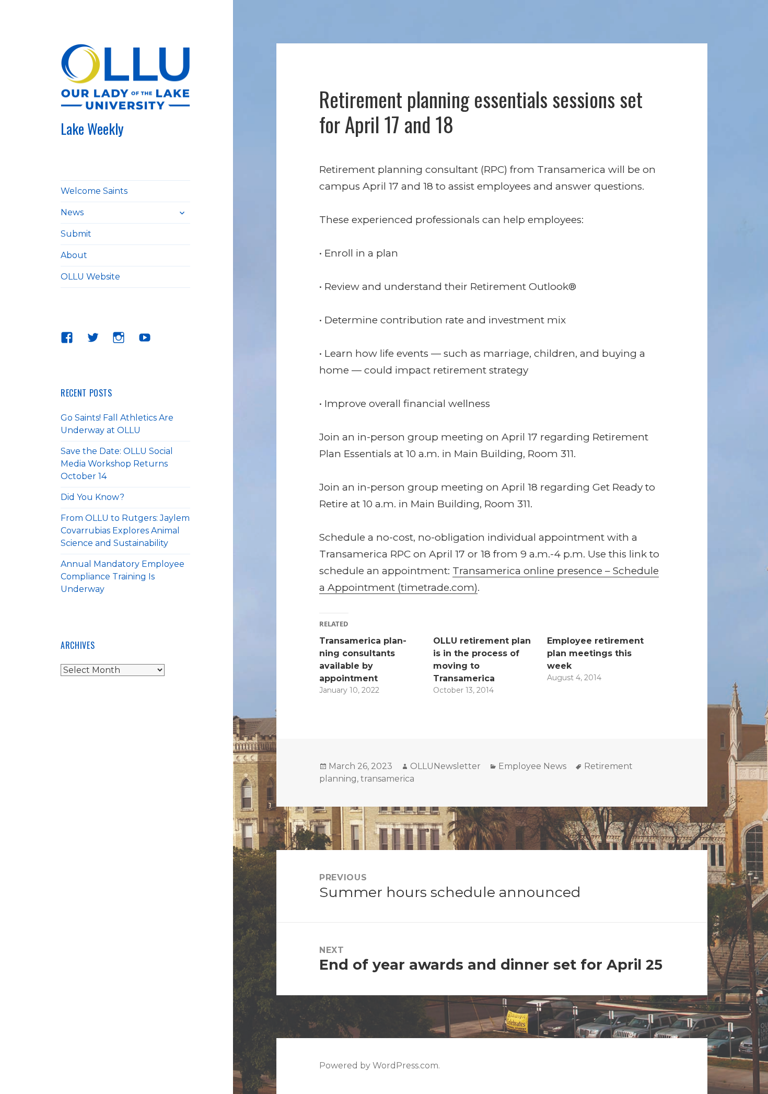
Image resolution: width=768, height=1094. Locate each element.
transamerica (387, 779)
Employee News (532, 766)
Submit (76, 234)
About (74, 255)
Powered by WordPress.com (378, 1065)
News (72, 212)
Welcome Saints (94, 191)
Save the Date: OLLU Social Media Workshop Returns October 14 (117, 463)
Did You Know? (92, 497)
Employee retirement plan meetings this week (595, 653)
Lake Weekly (92, 128)
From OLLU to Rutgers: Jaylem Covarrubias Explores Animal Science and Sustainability (125, 530)
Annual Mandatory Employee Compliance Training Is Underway (122, 576)
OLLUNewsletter (445, 766)
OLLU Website (90, 277)
